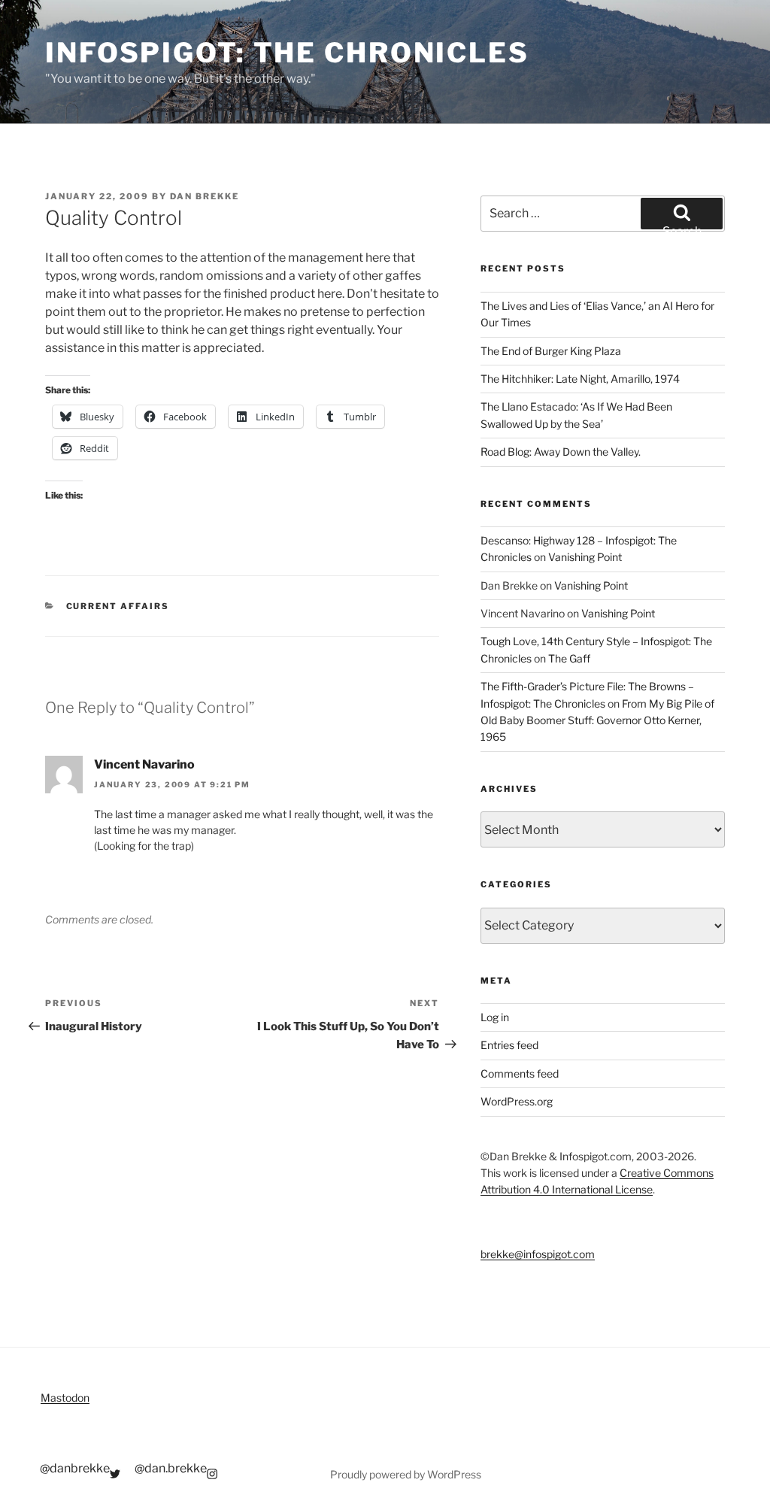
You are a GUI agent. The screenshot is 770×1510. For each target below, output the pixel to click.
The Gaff (569, 658)
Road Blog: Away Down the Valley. (560, 451)
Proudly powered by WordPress (405, 1474)
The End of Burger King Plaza (550, 350)
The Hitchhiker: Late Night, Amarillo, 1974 (580, 378)
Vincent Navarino (144, 764)
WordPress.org (516, 1101)
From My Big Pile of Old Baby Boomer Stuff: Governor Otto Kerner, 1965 (597, 720)
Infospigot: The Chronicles (287, 52)
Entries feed (509, 1045)
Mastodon (65, 1397)
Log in (494, 1017)
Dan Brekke (204, 196)
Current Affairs (118, 606)
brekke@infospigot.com (537, 1254)
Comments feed (519, 1073)
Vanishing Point (585, 556)
